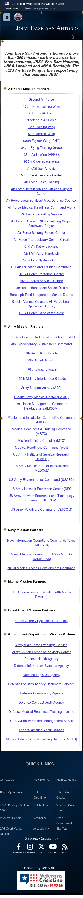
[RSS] (64, 848)
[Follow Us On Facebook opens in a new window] (18, 848)
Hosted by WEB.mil (40, 868)
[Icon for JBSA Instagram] (30, 848)
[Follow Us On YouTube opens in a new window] (53, 848)
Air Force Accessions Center (41, 175)
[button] (40, 8)
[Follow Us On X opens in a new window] (41, 848)
